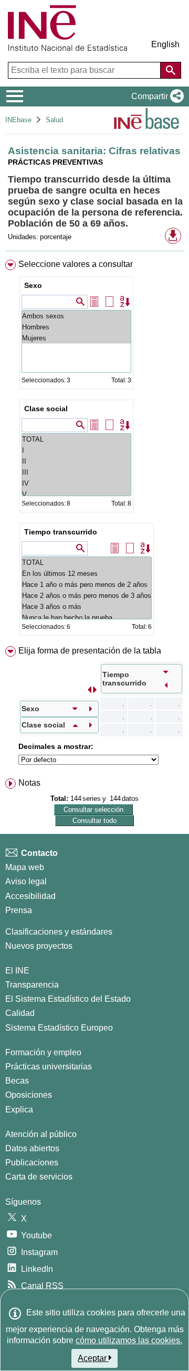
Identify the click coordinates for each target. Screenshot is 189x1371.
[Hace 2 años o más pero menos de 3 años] (86, 595)
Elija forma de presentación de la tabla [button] (89, 650)
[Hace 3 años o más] (86, 606)
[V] (76, 494)
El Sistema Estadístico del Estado (68, 998)
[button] (155, 96)
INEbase (18, 120)
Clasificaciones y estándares (58, 931)
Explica (19, 1109)
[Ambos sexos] (76, 316)
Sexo (33, 285)
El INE (17, 970)
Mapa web (24, 867)
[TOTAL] (76, 439)
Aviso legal (26, 881)
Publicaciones (31, 1162)
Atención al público (41, 1134)
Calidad (20, 1013)
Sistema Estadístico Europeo (59, 1027)
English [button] (165, 44)
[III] (76, 472)
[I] (76, 450)
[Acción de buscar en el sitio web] (170, 70)
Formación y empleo (43, 1052)
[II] (76, 461)
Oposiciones (28, 1094)
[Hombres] (76, 327)
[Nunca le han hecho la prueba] (86, 617)
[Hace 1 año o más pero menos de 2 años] (86, 584)
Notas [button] (29, 782)
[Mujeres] (76, 338)
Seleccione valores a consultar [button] (75, 264)
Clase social (46, 408)
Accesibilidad (30, 896)
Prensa (18, 910)
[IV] (76, 483)
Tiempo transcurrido (60, 532)
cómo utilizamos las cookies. (129, 1340)
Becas (17, 1080)
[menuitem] (94, 450)
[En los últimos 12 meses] (86, 573)
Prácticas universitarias (48, 1066)
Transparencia (32, 984)
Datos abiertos (32, 1148)
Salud (54, 120)
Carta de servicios (38, 1176)
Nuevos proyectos (38, 945)
